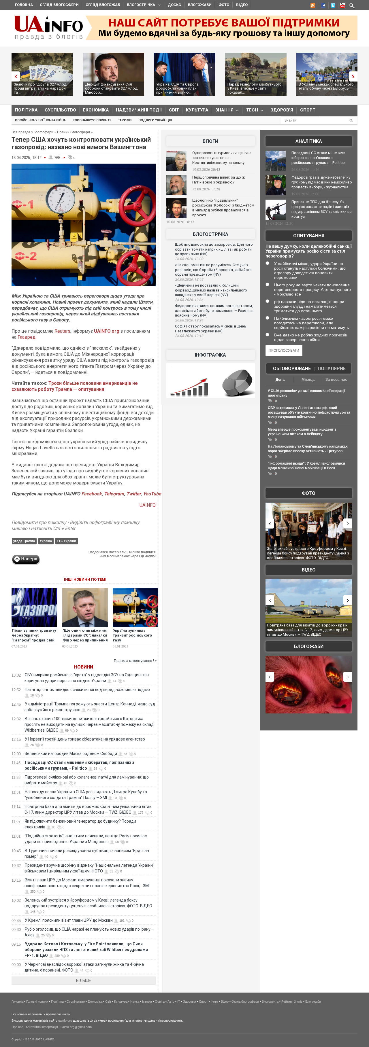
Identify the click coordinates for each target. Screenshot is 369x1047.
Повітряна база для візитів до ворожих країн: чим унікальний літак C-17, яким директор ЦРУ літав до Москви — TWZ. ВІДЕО (307, 629)
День (280, 379)
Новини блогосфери (73, 132)
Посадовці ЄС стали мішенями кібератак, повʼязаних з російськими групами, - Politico (318, 158)
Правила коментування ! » (135, 661)
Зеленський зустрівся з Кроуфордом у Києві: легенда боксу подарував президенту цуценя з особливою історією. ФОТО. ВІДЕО (308, 553)
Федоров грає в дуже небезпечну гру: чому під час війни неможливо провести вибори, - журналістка (321, 182)
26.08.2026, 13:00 (189, 259)
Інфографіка (210, 355)
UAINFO (148, 505)
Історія (147, 1001)
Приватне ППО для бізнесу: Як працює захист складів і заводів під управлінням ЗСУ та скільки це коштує (321, 209)
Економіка (96, 110)
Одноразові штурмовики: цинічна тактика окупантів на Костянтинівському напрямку (221, 158)
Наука (134, 1001)
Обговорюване (292, 368)
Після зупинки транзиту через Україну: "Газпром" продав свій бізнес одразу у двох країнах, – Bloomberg (34, 640)
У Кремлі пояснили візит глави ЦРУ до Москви (69, 920)
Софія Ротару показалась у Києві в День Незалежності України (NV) (210, 328)
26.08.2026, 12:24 (189, 320)
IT (178, 1001)
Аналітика (308, 141)
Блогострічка (139, 6)
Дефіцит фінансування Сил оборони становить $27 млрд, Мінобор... (111, 88)
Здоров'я (282, 110)
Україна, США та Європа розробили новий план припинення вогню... (177, 88)
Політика (26, 110)
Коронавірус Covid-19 (92, 120)
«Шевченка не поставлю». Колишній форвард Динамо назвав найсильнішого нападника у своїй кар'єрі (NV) (211, 290)
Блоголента (270, 1001)
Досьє (174, 5)
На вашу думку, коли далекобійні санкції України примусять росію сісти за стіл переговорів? (309, 251)
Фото (224, 5)
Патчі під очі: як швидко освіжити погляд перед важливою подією (87, 689)
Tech (250, 111)
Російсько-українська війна (40, 120)
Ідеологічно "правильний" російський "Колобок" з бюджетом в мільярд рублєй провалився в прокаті (223, 207)
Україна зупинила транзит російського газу (132, 635)
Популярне (332, 368)
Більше (83, 980)
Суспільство (60, 110)
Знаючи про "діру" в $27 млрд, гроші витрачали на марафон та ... (40, 88)
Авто (170, 1001)
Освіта (160, 1001)
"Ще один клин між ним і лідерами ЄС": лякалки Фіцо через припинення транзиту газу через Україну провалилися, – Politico (85, 642)
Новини (83, 667)
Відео (242, 5)
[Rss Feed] (312, 6)
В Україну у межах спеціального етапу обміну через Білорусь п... (326, 88)
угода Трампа (24, 541)
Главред (26, 337)
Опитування (308, 235)
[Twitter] (332, 6)
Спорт (307, 110)
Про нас (17, 1027)
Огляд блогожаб (103, 5)
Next (354, 76)
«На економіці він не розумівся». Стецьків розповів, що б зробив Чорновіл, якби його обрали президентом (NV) (213, 270)
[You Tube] (341, 6)
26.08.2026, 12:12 (189, 336)
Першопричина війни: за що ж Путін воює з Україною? (218, 179)
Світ (174, 110)
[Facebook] (322, 6)
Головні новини (37, 1001)
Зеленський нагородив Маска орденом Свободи (71, 753)
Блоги (210, 141)
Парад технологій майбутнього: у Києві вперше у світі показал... (255, 88)
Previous (14, 76)
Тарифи (124, 120)
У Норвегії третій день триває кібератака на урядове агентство (85, 739)
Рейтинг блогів (291, 1001)
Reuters (62, 331)
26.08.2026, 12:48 (189, 279)
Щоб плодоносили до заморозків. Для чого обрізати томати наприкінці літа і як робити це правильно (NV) (214, 249)
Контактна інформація (42, 1027)
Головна (24, 5)
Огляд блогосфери (59, 5)
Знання (223, 111)
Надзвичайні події (139, 110)
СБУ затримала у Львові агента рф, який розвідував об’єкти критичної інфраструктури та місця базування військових (309, 412)
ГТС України (66, 541)
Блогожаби (200, 5)
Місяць (308, 379)
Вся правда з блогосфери (32, 132)
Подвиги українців (155, 120)
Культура (197, 110)
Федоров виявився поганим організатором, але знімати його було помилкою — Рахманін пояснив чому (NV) (214, 310)
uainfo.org (65, 1020)
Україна (46, 541)
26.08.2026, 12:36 (189, 300)
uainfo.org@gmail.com (76, 1027)
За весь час (336, 379)
